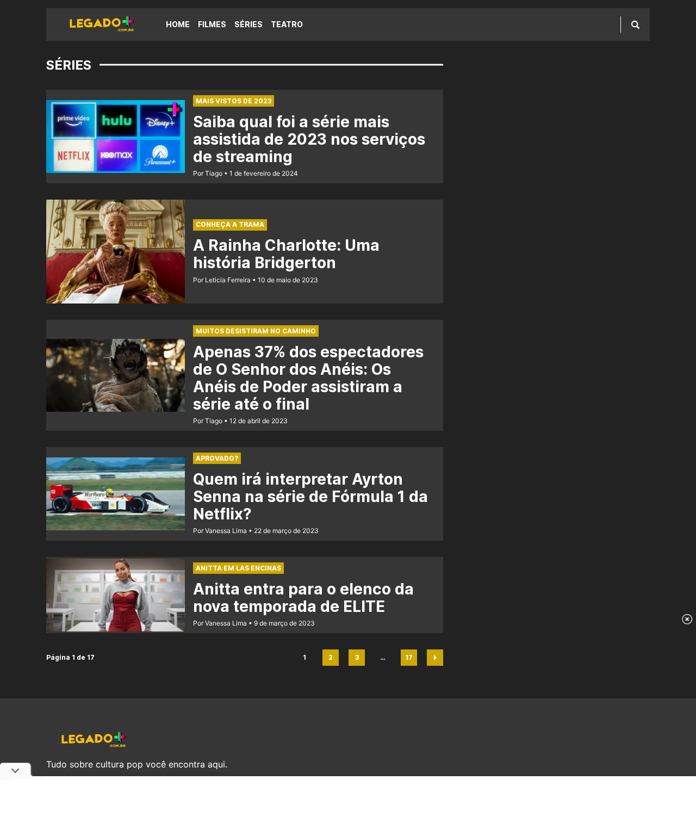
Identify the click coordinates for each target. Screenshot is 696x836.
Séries (248, 24)
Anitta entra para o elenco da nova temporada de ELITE (303, 598)
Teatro (287, 24)
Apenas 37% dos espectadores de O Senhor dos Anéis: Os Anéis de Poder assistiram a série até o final (308, 378)
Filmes (212, 24)
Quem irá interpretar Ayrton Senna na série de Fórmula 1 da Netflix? (310, 496)
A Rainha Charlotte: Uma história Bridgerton (286, 254)
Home (178, 24)
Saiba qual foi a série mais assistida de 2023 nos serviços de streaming (309, 139)
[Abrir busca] (635, 24)
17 (411, 659)
